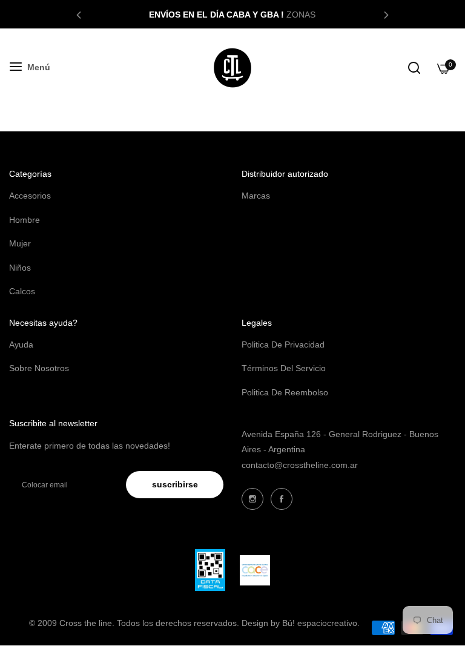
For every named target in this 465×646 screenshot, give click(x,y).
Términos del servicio (284, 368)
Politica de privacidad (283, 344)
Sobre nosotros (39, 368)
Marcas (256, 195)
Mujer (20, 243)
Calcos (22, 291)
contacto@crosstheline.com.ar (300, 465)
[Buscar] (414, 68)
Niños (20, 267)
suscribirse (175, 484)
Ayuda (21, 344)
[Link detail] (252, 499)
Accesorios (30, 195)
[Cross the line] (232, 68)
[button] (79, 14)
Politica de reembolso (285, 392)
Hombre (24, 220)
